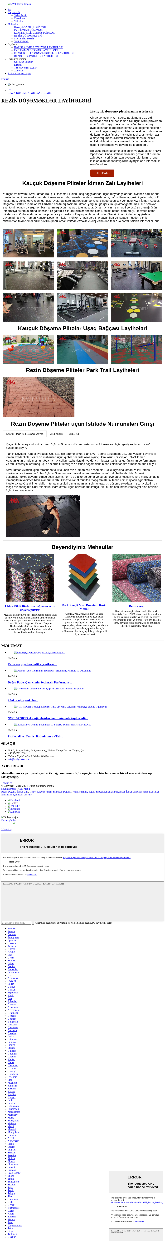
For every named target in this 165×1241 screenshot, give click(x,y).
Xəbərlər (18, 70)
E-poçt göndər (8, 820)
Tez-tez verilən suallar (25, 67)
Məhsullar (13, 24)
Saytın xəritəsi (8, 788)
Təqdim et (6, 783)
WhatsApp (6, 829)
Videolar (18, 21)
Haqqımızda (14, 12)
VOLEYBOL (21, 41)
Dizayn (18, 64)
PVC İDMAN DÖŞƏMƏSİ (28, 29)
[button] (102, 173)
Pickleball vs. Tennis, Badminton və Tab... (35, 736)
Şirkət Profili (20, 15)
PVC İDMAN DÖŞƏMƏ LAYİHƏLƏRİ (36, 50)
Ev (9, 9)
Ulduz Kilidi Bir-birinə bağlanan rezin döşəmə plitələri (30, 608)
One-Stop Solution (23, 61)
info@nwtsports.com (18, 759)
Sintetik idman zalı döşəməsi (110, 791)
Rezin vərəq (136, 606)
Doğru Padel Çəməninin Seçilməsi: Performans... (40, 682)
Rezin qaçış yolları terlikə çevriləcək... (32, 664)
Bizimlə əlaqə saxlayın (19, 73)
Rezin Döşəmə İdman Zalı (14, 791)
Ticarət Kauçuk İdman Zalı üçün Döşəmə (50, 791)
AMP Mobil (24, 788)
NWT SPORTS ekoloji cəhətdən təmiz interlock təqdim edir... (48, 718)
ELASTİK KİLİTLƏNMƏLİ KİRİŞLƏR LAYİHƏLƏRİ (44, 53)
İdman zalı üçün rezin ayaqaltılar (142, 791)
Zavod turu (19, 18)
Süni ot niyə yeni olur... (23, 700)
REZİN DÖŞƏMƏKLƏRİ (28, 35)
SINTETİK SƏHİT (24, 38)
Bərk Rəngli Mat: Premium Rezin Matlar (84, 607)
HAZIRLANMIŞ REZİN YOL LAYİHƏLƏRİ (38, 47)
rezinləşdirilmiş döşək (84, 791)
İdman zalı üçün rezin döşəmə (16, 794)
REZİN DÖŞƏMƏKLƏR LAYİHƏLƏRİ (36, 56)
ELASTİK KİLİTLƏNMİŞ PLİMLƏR (34, 32)
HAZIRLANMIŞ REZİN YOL (30, 27)
